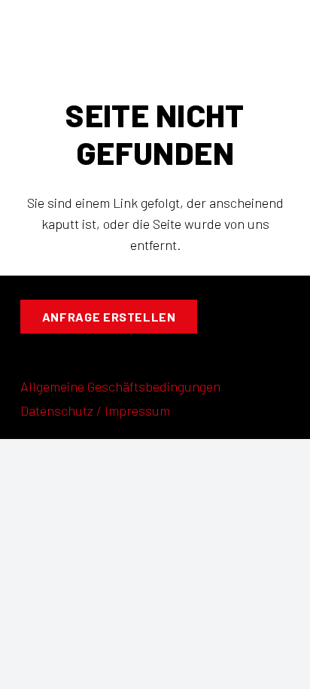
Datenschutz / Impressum (95, 410)
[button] (155, 38)
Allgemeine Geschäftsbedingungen (120, 386)
